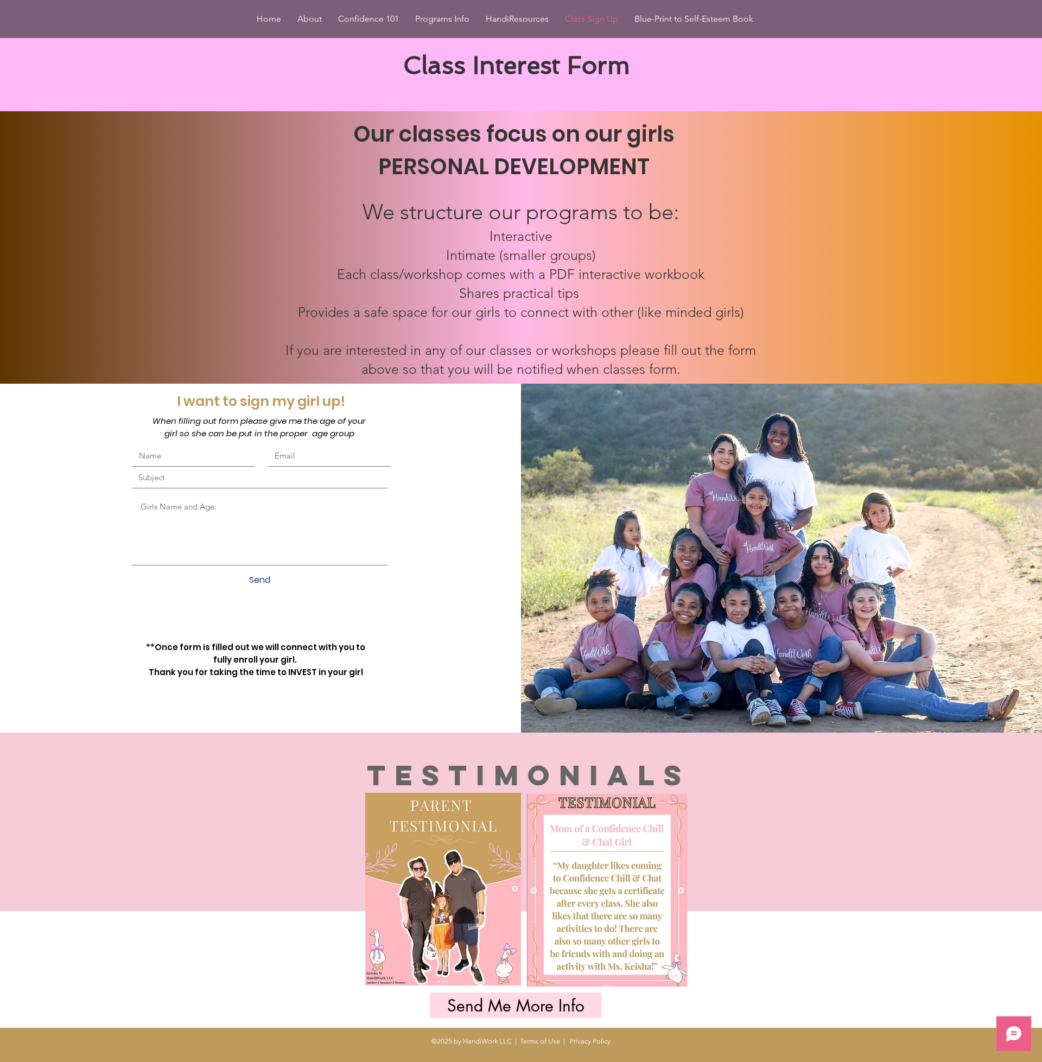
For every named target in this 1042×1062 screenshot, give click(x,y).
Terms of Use (540, 1041)
